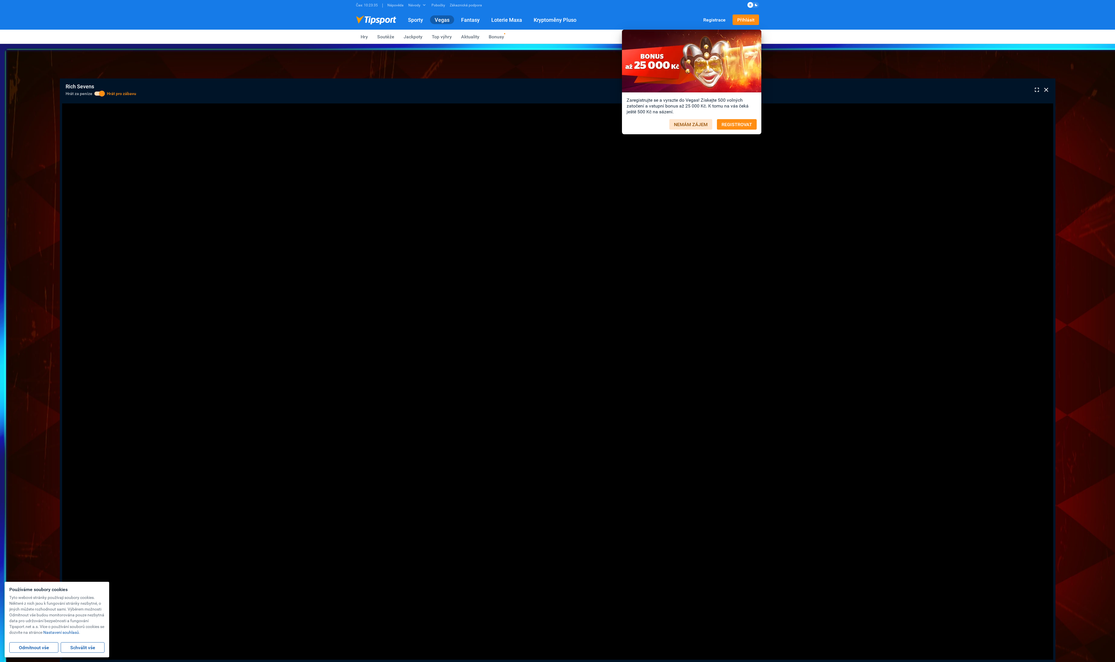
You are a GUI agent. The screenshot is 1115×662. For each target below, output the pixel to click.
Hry (364, 36)
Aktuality (470, 36)
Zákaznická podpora (466, 5)
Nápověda (395, 5)
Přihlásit (745, 20)
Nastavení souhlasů (61, 632)
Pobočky (438, 5)
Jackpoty (413, 36)
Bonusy (496, 36)
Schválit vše (82, 647)
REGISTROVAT (737, 124)
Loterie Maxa (506, 19)
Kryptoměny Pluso (555, 19)
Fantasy (470, 19)
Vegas (442, 19)
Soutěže (385, 36)
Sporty (415, 19)
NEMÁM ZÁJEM (691, 124)
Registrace (714, 20)
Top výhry (442, 36)
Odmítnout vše (34, 647)
